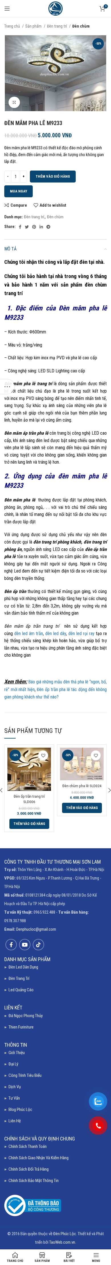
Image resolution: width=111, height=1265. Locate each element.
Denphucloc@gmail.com (36, 929)
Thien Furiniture (21, 1027)
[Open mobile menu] (7, 8)
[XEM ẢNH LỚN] (14, 102)
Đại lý (13, 1064)
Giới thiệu (17, 1052)
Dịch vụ (15, 1086)
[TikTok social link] (38, 944)
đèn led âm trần (28, 633)
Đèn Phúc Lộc (64, 1233)
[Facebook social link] (20, 227)
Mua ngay (18, 191)
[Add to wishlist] (43, 755)
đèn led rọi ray (81, 633)
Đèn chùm (81, 26)
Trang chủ (12, 26)
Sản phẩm (33, 26)
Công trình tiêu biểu (25, 1075)
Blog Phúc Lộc (20, 1109)
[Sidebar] (7, 387)
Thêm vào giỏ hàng (53, 176)
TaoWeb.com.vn (62, 1242)
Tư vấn (14, 1098)
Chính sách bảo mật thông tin (34, 1180)
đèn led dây (55, 633)
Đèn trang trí (57, 26)
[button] (29, 824)
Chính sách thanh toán (28, 1146)
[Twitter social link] (26, 227)
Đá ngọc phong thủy (26, 1015)
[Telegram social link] (48, 227)
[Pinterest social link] (34, 227)
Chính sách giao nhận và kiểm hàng (39, 1157)
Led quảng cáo (21, 989)
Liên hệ (15, 1120)
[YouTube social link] (24, 944)
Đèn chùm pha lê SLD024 (82, 785)
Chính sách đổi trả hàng (29, 1169)
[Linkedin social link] (41, 227)
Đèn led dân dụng (23, 967)
